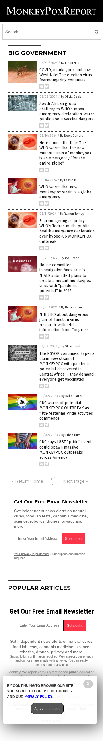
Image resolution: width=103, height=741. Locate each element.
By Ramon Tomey (72, 214)
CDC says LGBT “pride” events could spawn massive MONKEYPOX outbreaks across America (66, 449)
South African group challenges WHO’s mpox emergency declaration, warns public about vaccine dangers (67, 111)
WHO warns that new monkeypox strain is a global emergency (66, 192)
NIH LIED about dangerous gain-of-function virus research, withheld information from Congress (64, 322)
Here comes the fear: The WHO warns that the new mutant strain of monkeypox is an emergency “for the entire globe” (65, 153)
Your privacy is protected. (31, 554)
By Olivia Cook (71, 97)
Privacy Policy (38, 696)
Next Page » (75, 481)
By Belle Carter (71, 307)
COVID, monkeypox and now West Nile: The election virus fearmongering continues (65, 75)
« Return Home (27, 481)
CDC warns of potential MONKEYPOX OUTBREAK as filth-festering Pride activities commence (66, 410)
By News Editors (71, 136)
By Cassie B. (68, 180)
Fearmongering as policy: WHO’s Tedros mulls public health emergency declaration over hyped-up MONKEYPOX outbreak (67, 231)
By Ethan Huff (70, 63)
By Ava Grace (70, 258)
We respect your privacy (76, 656)
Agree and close (47, 708)
